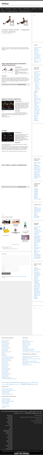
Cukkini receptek (37, 75)
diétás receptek (37, 166)
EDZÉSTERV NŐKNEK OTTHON (27, 341)
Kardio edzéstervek (5, 364)
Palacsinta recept (34, 8)
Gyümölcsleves (36, 105)
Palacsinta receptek (37, 109)
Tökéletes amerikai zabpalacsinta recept (8, 390)
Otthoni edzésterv (37, 57)
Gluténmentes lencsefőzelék (27, 364)
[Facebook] (1, 229)
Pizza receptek (36, 112)
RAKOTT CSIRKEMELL (37, 199)
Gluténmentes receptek (6, 360)
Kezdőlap (2, 8)
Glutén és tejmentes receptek (7, 358)
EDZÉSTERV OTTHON (26, 342)
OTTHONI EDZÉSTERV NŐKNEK (27, 350)
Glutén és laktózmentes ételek (7, 430)
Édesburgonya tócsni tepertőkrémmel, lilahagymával (10, 248)
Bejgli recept (36, 72)
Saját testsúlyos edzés (5, 373)
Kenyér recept (37, 169)
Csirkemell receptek (8, 8)
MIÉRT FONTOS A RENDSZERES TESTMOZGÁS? (37, 289)
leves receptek (9, 384)
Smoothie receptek (37, 113)
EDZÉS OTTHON (25, 340)
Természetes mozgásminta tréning (12, 11)
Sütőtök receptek (34, 384)
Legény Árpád (36, 415)
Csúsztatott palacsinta (5, 392)
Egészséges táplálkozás (6, 351)
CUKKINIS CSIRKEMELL (6, 402)
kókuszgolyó (36, 170)
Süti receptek (36, 114)
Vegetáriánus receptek (5, 377)
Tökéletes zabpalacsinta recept (7, 388)
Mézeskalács (37, 173)
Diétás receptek (36, 77)
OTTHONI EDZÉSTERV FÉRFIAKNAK (28, 349)
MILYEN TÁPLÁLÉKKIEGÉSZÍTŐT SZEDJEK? (37, 247)
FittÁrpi (5, 3)
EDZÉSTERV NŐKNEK (37, 47)
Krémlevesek (36, 108)
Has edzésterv (4, 363)
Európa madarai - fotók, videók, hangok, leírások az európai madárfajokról (31, 417)
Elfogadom (16, 453)
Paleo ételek (40, 8)
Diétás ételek (36, 76)
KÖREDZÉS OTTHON (25, 345)
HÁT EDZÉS (36, 52)
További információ (25, 453)
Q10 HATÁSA (36, 253)
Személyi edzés (3, 11)
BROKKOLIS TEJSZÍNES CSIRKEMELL (36, 194)
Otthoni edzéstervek (5, 368)
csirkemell (36, 165)
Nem (20, 453)
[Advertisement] (16, 41)
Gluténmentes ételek (27, 8)
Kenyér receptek (36, 107)
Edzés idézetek (36, 80)
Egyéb (35, 93)
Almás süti (36, 162)
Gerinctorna (20, 8)
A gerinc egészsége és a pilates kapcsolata (29, 361)
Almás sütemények (37, 71)
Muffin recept (15, 384)
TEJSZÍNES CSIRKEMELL (6, 398)
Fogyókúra (3, 354)
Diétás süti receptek (37, 79)
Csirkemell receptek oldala (38, 422)
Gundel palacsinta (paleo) (6, 391)
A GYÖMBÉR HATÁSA (37, 231)
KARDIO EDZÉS (36, 53)
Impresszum (4, 407)
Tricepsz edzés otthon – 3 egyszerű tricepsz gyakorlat (31, 351)
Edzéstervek (15, 8)
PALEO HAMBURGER (6, 247)
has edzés (30, 382)
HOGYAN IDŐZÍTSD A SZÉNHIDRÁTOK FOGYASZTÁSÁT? (37, 237)
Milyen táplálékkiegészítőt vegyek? (37, 251)
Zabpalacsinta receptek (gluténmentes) (25, 11)
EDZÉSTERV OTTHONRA (26, 344)
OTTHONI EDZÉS (37, 56)
